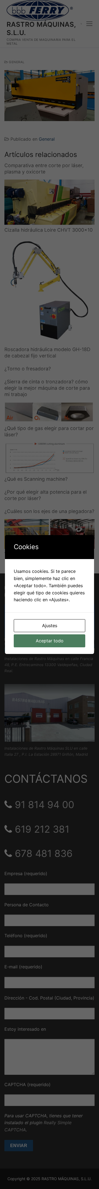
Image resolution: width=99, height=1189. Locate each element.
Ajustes (49, 625)
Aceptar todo (50, 640)
